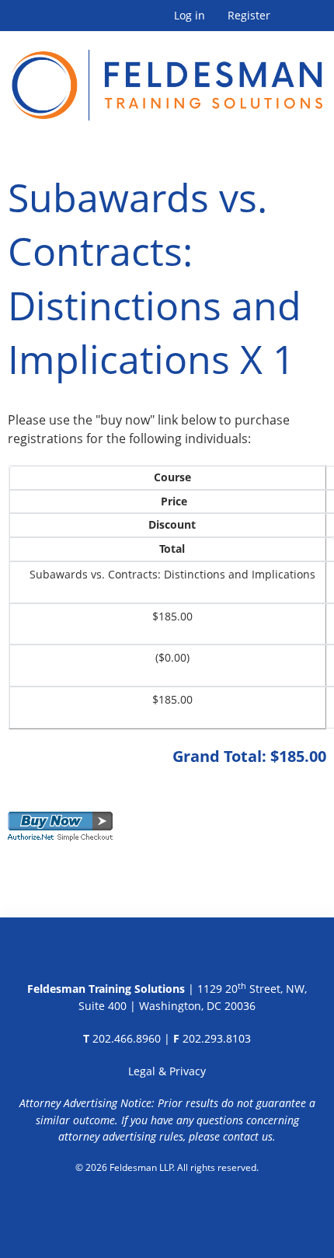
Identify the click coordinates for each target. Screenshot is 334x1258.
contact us (248, 1136)
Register (249, 15)
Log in (189, 15)
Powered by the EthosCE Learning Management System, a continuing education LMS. (167, 1207)
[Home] (167, 76)
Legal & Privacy (167, 1071)
